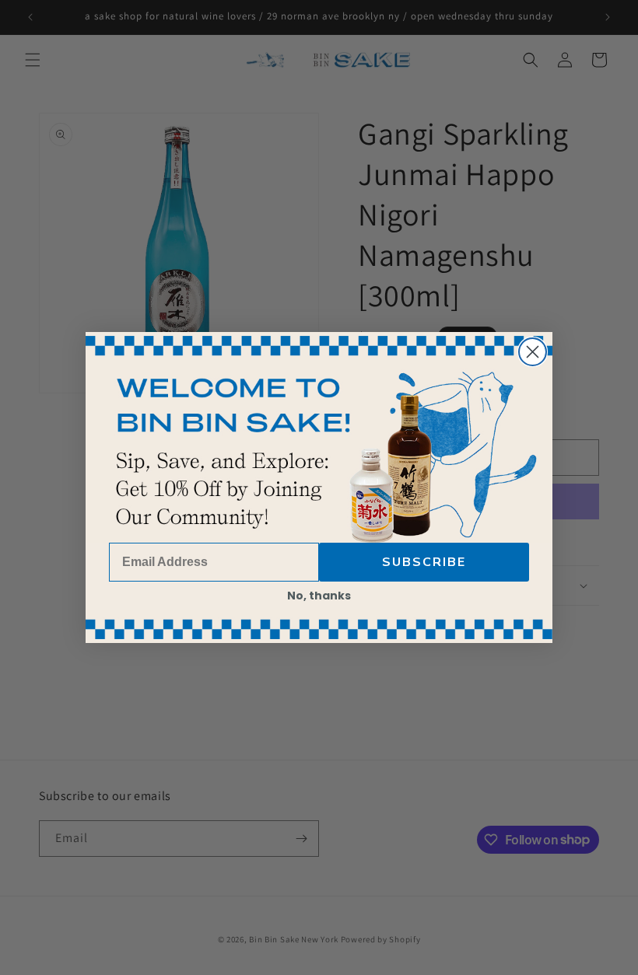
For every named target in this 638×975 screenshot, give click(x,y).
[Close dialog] (532, 351)
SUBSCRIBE (424, 562)
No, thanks (319, 595)
